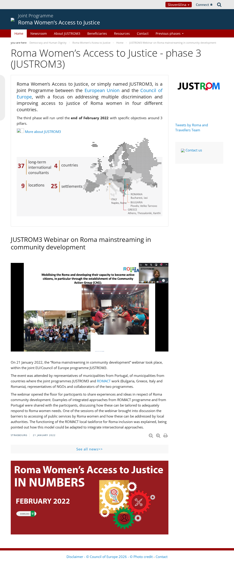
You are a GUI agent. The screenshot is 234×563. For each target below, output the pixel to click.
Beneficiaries (97, 33)
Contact (143, 33)
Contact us (193, 150)
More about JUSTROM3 (43, 131)
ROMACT (104, 381)
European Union (103, 90)
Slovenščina (177, 4)
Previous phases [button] (168, 33)
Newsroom (38, 33)
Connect (202, 4)
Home (18, 33)
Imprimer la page (165, 434)
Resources (122, 33)
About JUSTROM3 (67, 33)
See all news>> (89, 449)
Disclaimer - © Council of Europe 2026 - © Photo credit (110, 556)
